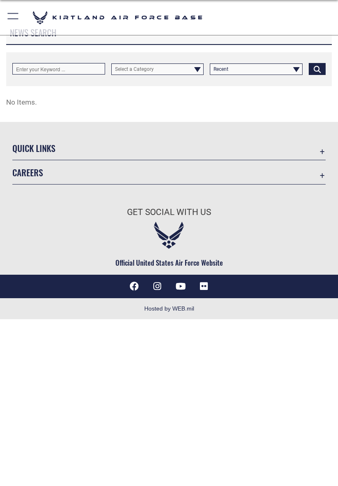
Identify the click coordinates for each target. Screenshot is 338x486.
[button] (13, 17)
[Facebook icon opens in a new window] (134, 286)
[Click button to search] (317, 69)
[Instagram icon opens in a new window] (157, 286)
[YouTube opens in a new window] (180, 286)
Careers (27, 172)
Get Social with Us (169, 212)
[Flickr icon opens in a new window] (203, 286)
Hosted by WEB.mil (169, 308)
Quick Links (33, 148)
